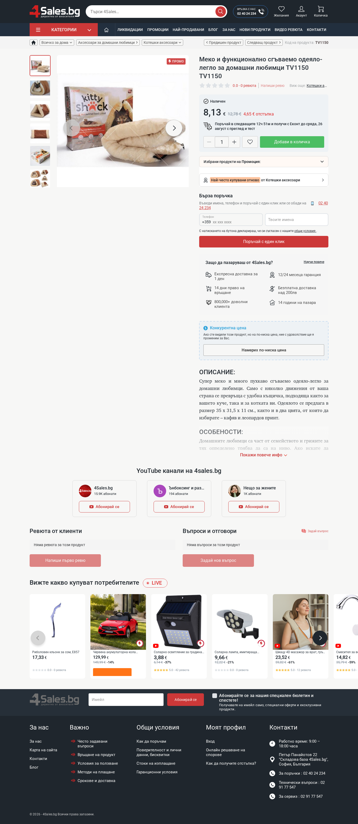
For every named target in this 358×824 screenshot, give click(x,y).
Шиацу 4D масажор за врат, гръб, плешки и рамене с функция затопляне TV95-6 (300, 652)
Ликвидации (130, 30)
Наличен (217, 101)
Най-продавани (188, 30)
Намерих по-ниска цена (264, 350)
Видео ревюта (288, 30)
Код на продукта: (299, 42)
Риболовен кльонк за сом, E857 (55, 652)
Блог (213, 30)
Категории (64, 29)
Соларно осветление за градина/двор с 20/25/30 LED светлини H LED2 (178, 652)
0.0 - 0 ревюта (244, 85)
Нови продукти (255, 30)
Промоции (158, 30)
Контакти (316, 30)
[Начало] (106, 29)
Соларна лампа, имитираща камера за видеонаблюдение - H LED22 (239, 652)
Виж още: (298, 85)
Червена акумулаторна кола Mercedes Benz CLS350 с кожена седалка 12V (116, 652)
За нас (229, 30)
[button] (71, 128)
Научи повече (314, 262)
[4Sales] (55, 11)
